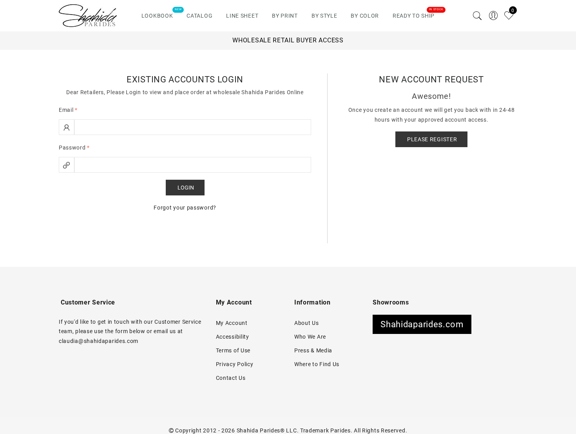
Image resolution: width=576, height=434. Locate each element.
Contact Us (231, 378)
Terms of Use (233, 350)
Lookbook (157, 16)
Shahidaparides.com (422, 324)
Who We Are (310, 337)
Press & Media (313, 350)
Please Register (432, 139)
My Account (232, 323)
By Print (285, 16)
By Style (324, 16)
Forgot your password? (185, 207)
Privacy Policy (235, 364)
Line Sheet (242, 16)
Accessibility (232, 337)
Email (68, 110)
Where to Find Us (316, 364)
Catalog (199, 16)
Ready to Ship (414, 16)
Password (74, 147)
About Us (306, 323)
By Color (365, 16)
